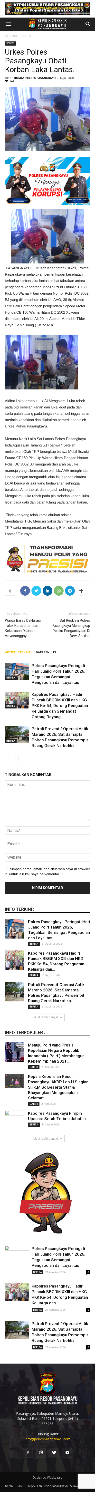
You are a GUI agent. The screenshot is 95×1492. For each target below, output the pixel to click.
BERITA (26, 36)
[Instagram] (41, 1453)
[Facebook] (28, 1453)
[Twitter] (54, 1453)
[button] (88, 24)
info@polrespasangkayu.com (47, 1439)
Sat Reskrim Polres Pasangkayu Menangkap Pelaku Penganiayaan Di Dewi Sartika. (71, 628)
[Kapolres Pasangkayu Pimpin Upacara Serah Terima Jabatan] (14, 1120)
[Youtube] (67, 1453)
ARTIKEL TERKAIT (18, 652)
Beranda (11, 36)
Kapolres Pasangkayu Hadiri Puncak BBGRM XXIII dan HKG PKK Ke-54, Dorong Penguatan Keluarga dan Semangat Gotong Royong (60, 705)
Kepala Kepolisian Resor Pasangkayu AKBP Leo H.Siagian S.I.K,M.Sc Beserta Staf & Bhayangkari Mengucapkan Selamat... (58, 1087)
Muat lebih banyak (45, 1017)
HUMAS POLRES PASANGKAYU (35, 78)
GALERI (33, 1067)
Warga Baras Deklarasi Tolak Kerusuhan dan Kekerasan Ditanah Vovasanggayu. (23, 628)
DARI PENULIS (46, 652)
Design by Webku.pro (47, 1477)
